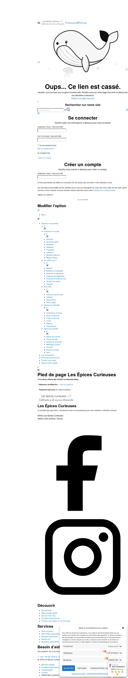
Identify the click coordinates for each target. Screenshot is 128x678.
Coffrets (49, 297)
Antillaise (49, 244)
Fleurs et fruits (52, 339)
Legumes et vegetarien (55, 276)
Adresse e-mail (50, 127)
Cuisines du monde (51, 231)
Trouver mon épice (48, 360)
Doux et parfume (53, 315)
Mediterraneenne (53, 255)
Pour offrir (48, 286)
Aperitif (49, 268)
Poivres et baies (52, 349)
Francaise (50, 249)
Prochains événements (50, 357)
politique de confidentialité (104, 190)
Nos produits (46, 610)
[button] (123, 628)
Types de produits (51, 328)
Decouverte (51, 299)
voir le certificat (66, 384)
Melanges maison (53, 344)
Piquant (49, 323)
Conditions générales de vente (53, 667)
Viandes (49, 284)
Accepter (69, 668)
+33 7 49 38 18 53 (47, 656)
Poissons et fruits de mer (56, 278)
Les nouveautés (47, 355)
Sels (48, 352)
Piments (49, 347)
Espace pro (45, 639)
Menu (43, 214)
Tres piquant (51, 326)
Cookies (44, 672)
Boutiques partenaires (50, 641)
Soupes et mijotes (53, 281)
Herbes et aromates (54, 342)
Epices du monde (53, 336)
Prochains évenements (50, 618)
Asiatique (50, 247)
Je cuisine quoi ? (50, 260)
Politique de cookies (78, 673)
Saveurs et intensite (52, 305)
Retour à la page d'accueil (82, 98)
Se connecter (44, 153)
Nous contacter (47, 631)
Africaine (49, 239)
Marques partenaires (49, 636)
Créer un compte (45, 195)
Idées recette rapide (49, 363)
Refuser (82, 668)
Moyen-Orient (51, 257)
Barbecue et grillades (54, 271)
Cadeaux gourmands (54, 294)
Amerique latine (52, 242)
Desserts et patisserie (55, 273)
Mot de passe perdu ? (46, 148)
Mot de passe (49, 136)
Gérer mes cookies (50, 675)
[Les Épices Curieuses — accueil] (56, 398)
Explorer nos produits (49, 223)
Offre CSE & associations (51, 634)
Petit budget (51, 302)
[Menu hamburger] (39, 23)
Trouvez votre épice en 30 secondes (55, 621)
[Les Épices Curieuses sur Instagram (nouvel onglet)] (83, 601)
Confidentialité (47, 670)
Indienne (49, 252)
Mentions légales (48, 664)
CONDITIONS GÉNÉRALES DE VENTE (100, 673)
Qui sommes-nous (48, 615)
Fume (48, 321)
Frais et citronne (52, 318)
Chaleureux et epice (54, 313)
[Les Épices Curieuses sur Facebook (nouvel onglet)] (83, 510)
